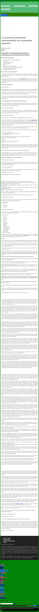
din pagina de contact (19, 503)
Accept (35, 605)
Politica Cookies (6, 539)
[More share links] (5, 50)
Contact (5, 542)
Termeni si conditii (7, 538)
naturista (25, 235)
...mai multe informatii (29, 605)
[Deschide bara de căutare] (1, 13)
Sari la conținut (3, 0)
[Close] (0, 563)
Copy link (14, 603)
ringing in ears (23, 78)
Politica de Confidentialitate (9, 540)
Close (1, 610)
